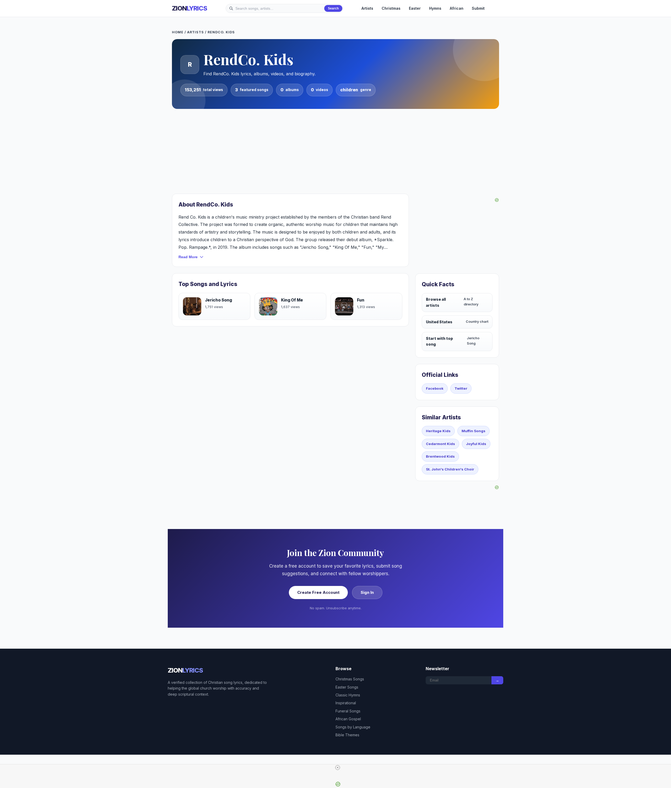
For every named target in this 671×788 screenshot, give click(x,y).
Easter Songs (347, 687)
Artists (367, 8)
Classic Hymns (348, 695)
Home (177, 32)
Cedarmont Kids (440, 444)
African (456, 8)
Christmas (391, 8)
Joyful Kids (476, 444)
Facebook (434, 388)
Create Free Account (318, 592)
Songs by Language (353, 727)
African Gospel (348, 719)
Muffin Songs (473, 431)
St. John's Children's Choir (450, 469)
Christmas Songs (350, 679)
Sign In (367, 592)
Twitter (460, 388)
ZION (189, 8)
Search (333, 8)
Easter (415, 8)
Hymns (435, 8)
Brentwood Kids (440, 456)
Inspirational (346, 703)
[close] (337, 767)
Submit (478, 8)
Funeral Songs (348, 711)
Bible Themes (347, 735)
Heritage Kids (438, 431)
